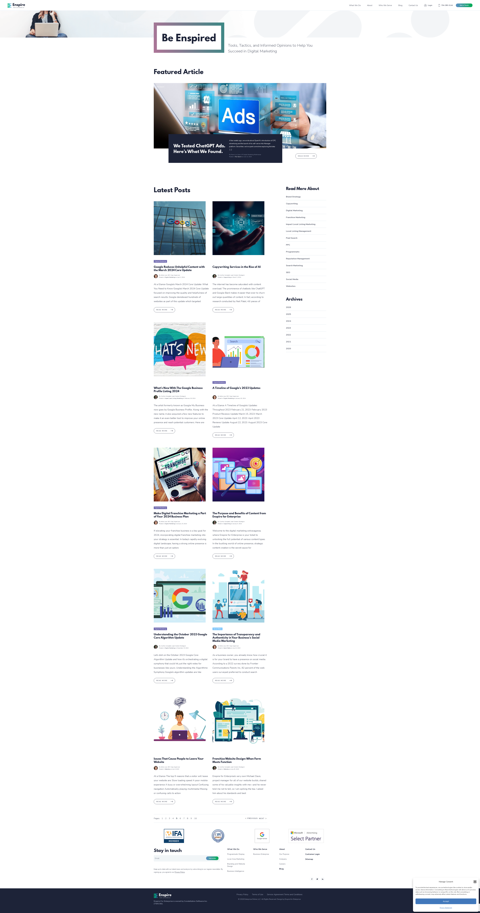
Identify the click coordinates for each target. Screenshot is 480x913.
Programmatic (293, 251)
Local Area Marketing (235, 859)
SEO (288, 272)
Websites (157, 753)
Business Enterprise (261, 854)
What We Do (233, 849)
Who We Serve (260, 849)
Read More (303, 156)
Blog (281, 869)
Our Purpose (284, 854)
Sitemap (309, 859)
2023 (288, 328)
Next (261, 818)
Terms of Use (257, 894)
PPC (288, 245)
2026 (288, 307)
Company (283, 859)
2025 (288, 314)
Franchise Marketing (295, 217)
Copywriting (217, 261)
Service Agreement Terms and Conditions (284, 894)
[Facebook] (312, 879)
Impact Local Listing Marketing (164, 382)
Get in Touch (464, 5)
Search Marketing (294, 265)
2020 (288, 348)
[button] (475, 881)
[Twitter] (317, 879)
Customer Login (312, 854)
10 (195, 818)
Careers (282, 864)
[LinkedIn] (322, 879)
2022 (288, 334)
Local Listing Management (298, 231)
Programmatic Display (235, 854)
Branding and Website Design (236, 865)
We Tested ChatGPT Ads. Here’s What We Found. (199, 148)
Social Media (218, 629)
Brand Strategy (293, 196)
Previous (252, 818)
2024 (288, 321)
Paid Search (160, 87)
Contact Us (310, 849)
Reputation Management (298, 258)
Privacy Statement (446, 908)
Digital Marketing (160, 261)
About (282, 849)
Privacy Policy (180, 872)
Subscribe (212, 858)
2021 (288, 341)
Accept (446, 901)
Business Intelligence (235, 871)
